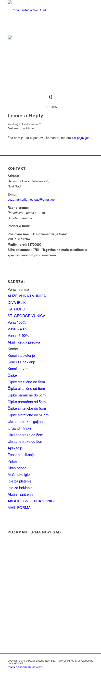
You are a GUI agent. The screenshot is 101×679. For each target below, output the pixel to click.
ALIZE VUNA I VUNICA (27, 295)
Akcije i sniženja (20, 494)
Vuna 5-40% (17, 328)
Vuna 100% (17, 322)
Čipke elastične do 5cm (26, 381)
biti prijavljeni (81, 137)
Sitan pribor (17, 467)
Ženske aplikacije (21, 454)
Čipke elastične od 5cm (26, 388)
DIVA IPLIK (17, 302)
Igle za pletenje (19, 480)
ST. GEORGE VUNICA (26, 315)
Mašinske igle (19, 474)
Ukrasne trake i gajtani (25, 421)
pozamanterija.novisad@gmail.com (32, 199)
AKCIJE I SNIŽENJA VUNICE (32, 500)
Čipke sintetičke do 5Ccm (28, 414)
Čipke (12, 375)
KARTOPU (16, 308)
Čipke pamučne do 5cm (27, 394)
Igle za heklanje (20, 487)
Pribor (12, 461)
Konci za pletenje (21, 355)
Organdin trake (19, 428)
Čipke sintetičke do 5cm (27, 408)
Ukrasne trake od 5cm (25, 441)
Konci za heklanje (22, 361)
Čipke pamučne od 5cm (27, 401)
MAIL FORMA (19, 507)
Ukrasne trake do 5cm (25, 434)
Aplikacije (15, 447)
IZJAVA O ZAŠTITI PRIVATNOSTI (25, 667)
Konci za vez (18, 368)
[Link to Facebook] (89, 673)
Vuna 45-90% (18, 335)
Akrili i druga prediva (24, 342)
